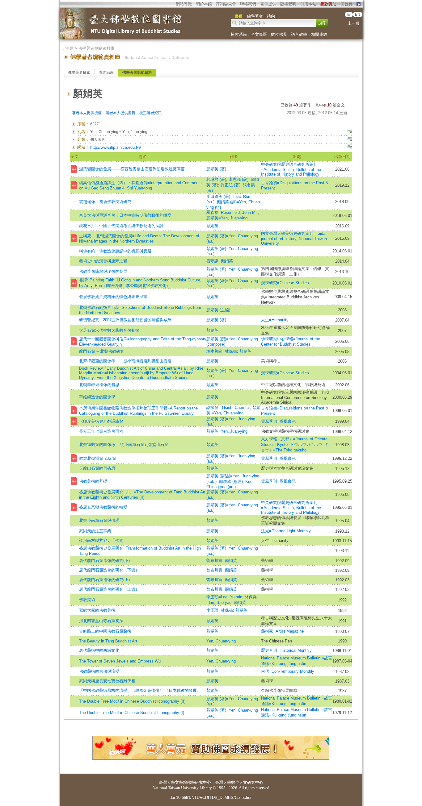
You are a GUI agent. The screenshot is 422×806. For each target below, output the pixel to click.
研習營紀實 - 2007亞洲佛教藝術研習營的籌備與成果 (125, 320)
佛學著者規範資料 (137, 72)
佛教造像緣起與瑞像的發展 (103, 271)
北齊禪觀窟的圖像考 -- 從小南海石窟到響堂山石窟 (123, 444)
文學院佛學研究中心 (193, 782)
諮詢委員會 (226, 4)
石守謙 (212, 261)
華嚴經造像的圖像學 (97, 397)
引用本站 (308, 4)
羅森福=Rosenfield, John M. (232, 212)
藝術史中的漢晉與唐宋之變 (103, 261)
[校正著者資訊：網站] (349, 147)
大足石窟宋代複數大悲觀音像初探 (109, 330)
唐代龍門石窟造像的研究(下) (104, 560)
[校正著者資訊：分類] (349, 139)
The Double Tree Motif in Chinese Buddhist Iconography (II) (132, 701)
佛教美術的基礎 (93, 481)
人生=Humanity (275, 320)
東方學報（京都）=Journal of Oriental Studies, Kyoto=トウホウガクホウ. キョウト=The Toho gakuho (295, 444)
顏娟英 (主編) (218, 310)
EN (357, 14)
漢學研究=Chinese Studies (285, 282)
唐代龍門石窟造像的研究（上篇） (109, 589)
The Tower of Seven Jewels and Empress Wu (120, 661)
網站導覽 (184, 4)
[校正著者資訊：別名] (349, 132)
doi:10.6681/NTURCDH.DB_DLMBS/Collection (211, 797)
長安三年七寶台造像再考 (101, 431)
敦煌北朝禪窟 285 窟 (97, 458)
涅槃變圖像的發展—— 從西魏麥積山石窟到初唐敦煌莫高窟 (132, 169)
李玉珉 (212, 610)
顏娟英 (212, 225)
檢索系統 (239, 34)
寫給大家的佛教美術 (97, 610)
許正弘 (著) (230, 185)
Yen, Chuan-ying (221, 641)
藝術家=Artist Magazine (282, 631)
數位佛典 (279, 34)
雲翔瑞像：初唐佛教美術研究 (105, 201)
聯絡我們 (248, 4)
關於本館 (204, 4)
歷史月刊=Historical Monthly (286, 650)
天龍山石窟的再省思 (97, 468)
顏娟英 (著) (216, 169)
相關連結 (319, 34)
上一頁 (354, 23)
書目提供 (268, 4)
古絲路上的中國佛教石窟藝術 (105, 631)
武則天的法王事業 (95, 531)
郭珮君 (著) (216, 179)
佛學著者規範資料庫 (96, 48)
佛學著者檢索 (79, 72)
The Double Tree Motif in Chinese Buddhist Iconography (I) (131, 712)
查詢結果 (106, 72)
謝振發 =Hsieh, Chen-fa (228, 407)
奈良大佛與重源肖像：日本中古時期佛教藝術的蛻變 (125, 215)
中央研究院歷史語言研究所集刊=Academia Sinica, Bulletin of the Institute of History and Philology (291, 169)
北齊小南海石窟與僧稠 (99, 520)
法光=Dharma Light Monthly (286, 531)
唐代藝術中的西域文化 (99, 650)
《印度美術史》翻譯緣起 (101, 421)
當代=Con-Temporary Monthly (287, 671)
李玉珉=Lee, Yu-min (224, 597)
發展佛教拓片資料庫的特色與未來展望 (113, 296)
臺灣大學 (167, 782)
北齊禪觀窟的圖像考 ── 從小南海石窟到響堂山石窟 (125, 361)
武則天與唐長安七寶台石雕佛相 (107, 681)
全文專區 (259, 34)
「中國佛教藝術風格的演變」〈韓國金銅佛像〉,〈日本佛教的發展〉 (140, 690)
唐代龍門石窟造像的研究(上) (104, 579)
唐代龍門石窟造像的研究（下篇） (109, 570)
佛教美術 (87, 599)
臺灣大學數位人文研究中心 (239, 782)
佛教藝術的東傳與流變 (99, 671)
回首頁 (346, 4)
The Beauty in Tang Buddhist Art (108, 641)
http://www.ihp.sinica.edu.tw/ (115, 147)
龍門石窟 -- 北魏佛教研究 (101, 351)
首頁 (69, 48)
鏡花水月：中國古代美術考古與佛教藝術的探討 (121, 225)
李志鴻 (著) (238, 179)
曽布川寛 (214, 560)
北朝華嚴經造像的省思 (99, 384)
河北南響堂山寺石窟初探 (101, 620)
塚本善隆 (214, 351)
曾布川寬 (214, 570)
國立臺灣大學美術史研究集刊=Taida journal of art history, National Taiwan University (294, 238)
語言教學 (299, 34)
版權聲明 (288, 4)
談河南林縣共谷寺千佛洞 (101, 540)
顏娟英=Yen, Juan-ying (226, 218)
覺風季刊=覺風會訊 (278, 421)
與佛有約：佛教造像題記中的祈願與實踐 (115, 251)
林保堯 (231, 351)
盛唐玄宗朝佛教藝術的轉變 (103, 507)
